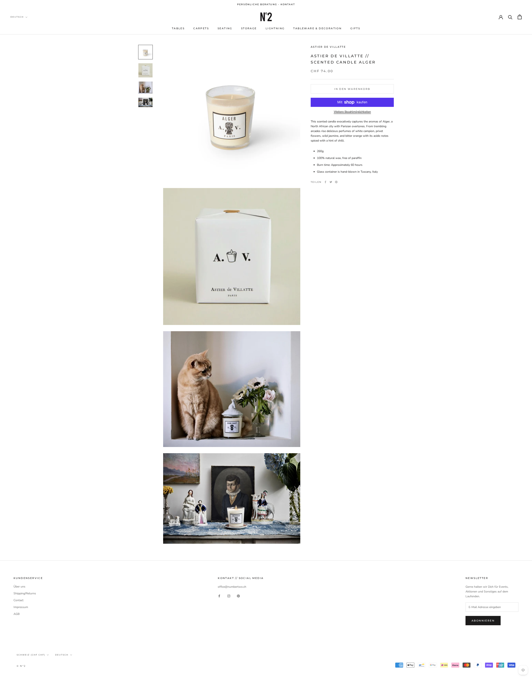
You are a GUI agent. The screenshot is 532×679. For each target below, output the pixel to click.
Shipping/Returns (25, 593)
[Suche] (510, 17)
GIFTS (355, 28)
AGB (17, 614)
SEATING (225, 28)
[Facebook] (325, 182)
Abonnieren (483, 620)
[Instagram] (228, 595)
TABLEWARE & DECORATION (317, 28)
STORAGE (249, 28)
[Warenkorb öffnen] (520, 17)
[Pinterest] (336, 182)
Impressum (21, 607)
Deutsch (17, 17)
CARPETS (201, 28)
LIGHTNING (275, 28)
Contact (18, 600)
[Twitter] (331, 182)
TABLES (178, 28)
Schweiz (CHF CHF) (31, 654)
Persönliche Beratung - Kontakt (266, 4)
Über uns (19, 587)
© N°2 (21, 665)
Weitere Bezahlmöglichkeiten (352, 112)
